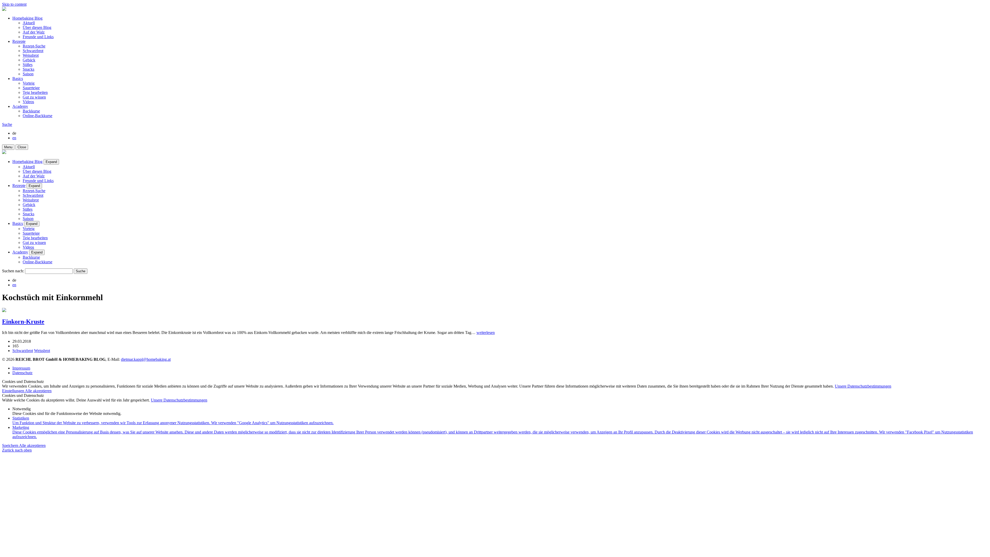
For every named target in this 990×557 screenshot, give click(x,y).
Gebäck (29, 60)
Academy (20, 106)
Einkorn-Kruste (23, 321)
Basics (17, 78)
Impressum (21, 368)
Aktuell (29, 23)
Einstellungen (13, 391)
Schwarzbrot (33, 50)
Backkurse (31, 111)
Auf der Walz (34, 32)
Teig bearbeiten (35, 92)
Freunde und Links (38, 37)
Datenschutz (22, 373)
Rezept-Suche (34, 46)
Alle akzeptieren (38, 391)
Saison (28, 74)
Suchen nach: (13, 271)
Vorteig (29, 83)
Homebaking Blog (27, 18)
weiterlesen (485, 332)
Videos (28, 102)
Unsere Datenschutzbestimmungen (863, 386)
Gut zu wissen (34, 97)
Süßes (27, 64)
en (14, 138)
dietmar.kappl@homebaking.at (146, 359)
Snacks (28, 69)
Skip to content (14, 4)
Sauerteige (31, 88)
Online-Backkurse (37, 115)
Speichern (10, 445)
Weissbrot (31, 55)
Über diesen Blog (37, 27)
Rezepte (19, 41)
